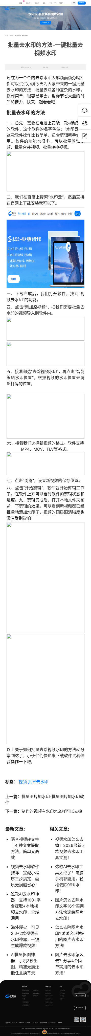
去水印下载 (35, 1022)
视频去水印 (48, 990)
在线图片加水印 (25, 993)
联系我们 (62, 996)
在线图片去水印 (25, 990)
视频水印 (37, 3)
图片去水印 (14, 1022)
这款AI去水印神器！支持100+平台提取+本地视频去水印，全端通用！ (26, 906)
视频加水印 (48, 993)
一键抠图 (28, 1022)
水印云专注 (62, 1033)
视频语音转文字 (49, 1005)
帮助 (61, 986)
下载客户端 (81, 2)
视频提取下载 (49, 999)
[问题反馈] (84, 136)
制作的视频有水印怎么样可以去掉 (51, 811)
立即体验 (45, 22)
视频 (23, 781)
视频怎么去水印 (49, 996)
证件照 (23, 999)
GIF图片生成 (35, 990)
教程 (44, 3)
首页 (7, 35)
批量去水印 (38, 781)
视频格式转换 (49, 1002)
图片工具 (24, 986)
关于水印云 (62, 993)
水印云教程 (11, 35)
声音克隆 (60, 1022)
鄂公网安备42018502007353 (53, 1033)
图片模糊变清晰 (25, 1002)
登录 (74, 2)
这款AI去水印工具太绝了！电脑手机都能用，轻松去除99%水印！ (69, 878)
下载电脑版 (81, 995)
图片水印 (28, 3)
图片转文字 (35, 996)
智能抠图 (24, 996)
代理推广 (62, 999)
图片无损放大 (36, 993)
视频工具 (48, 986)
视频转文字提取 (43, 1022)
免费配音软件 (53, 1022)
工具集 (21, 2)
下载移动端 (80, 1007)
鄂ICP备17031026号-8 (34, 1033)
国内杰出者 (78, 1033)
